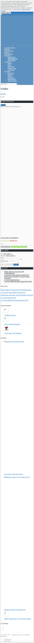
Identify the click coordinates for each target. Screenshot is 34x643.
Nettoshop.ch (12, 79)
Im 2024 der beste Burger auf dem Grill (16, 275)
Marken (3, 255)
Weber (10, 63)
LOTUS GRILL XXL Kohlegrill (9, 238)
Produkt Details (6, 247)
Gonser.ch (11, 73)
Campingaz (11, 70)
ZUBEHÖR (7, 56)
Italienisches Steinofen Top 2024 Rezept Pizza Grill (17, 295)
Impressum (7, 639)
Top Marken (8, 62)
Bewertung (4, 261)
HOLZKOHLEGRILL (10, 48)
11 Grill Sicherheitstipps (11, 280)
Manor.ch (10, 74)
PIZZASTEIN (11, 57)
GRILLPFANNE (8, 54)
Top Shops (7, 71)
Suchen (16, 264)
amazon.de (11, 78)
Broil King (11, 67)
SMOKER (7, 52)
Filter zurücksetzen (7, 264)
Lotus (9, 65)
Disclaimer (7, 641)
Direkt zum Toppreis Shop (19, 247)
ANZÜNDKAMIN (12, 59)
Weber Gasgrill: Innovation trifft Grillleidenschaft (14, 272)
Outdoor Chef (12, 68)
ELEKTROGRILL (9, 51)
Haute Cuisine (12, 81)
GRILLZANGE (12, 60)
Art (2, 254)
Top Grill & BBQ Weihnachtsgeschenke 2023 (18, 281)
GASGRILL (7, 49)
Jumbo (10, 76)
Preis (2, 257)
